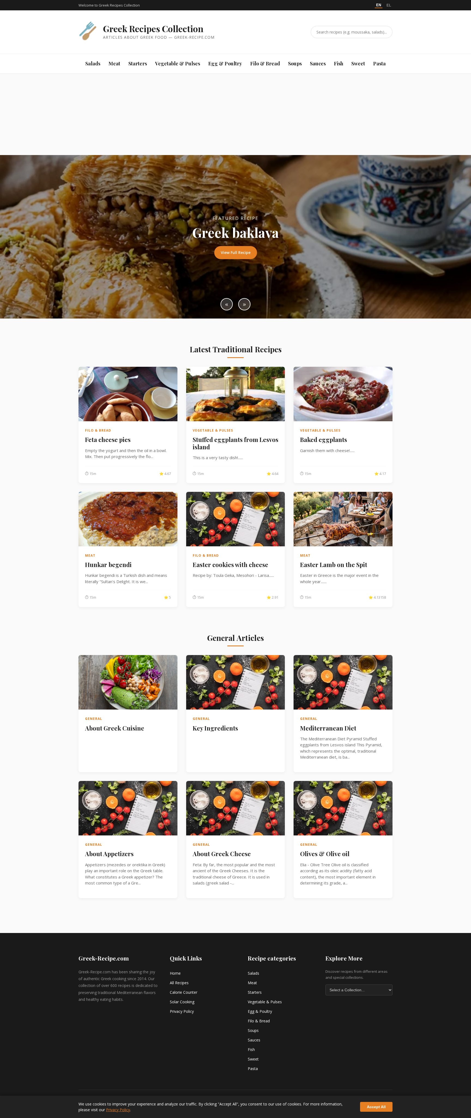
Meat (114, 63)
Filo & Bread (265, 63)
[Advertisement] (235, 114)
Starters (137, 63)
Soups (295, 63)
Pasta (379, 63)
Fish (338, 63)
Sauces (318, 63)
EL (389, 5)
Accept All (376, 1107)
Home (175, 973)
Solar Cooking (182, 1001)
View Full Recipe (235, 252)
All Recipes (179, 982)
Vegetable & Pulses (177, 63)
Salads (92, 63)
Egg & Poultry (225, 63)
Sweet (358, 63)
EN (378, 5)
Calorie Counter (183, 992)
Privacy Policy (182, 1011)
